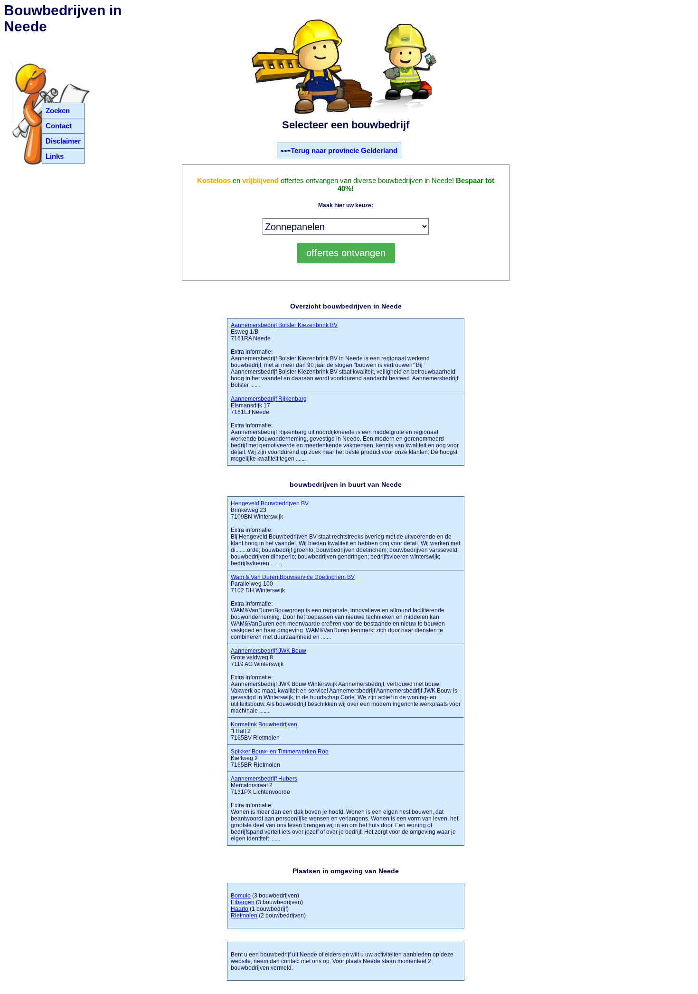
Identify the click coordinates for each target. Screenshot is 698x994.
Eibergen (243, 902)
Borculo (241, 895)
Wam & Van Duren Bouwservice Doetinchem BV (293, 577)
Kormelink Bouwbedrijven (264, 724)
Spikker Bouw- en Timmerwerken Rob (280, 751)
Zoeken (58, 110)
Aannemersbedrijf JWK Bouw (268, 650)
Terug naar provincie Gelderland (344, 150)
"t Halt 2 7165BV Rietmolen (264, 731)
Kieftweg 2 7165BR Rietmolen (280, 758)
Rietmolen (244, 915)
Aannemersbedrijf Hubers (264, 778)
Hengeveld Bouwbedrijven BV (270, 503)
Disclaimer (63, 141)
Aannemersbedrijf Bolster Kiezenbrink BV (284, 325)
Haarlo (239, 909)
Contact (59, 126)
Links (55, 156)
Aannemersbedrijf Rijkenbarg (269, 399)
